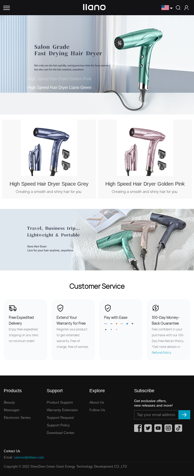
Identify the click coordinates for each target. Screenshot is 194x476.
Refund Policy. (162, 352)
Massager (12, 410)
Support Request (60, 417)
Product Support (60, 402)
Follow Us (97, 410)
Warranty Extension (62, 410)
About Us (96, 402)
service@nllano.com (29, 457)
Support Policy (58, 425)
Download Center (61, 433)
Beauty (9, 402)
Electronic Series (17, 417)
